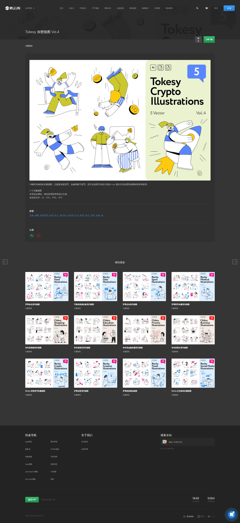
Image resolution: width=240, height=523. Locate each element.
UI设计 (71, 8)
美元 (87, 215)
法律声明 (84, 449)
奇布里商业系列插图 (180, 347)
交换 (31, 215)
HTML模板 (55, 449)
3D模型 (157, 8)
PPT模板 (95, 8)
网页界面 (54, 442)
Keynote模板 (30, 479)
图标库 (27, 449)
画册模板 (28, 457)
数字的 (63, 215)
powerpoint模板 (31, 472)
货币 (93, 215)
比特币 (70, 215)
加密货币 (44, 215)
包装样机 (54, 464)
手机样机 (54, 457)
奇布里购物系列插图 (33, 347)
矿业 (77, 215)
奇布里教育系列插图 (82, 347)
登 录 (216, 8)
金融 (98, 215)
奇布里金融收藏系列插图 (133, 347)
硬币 (82, 215)
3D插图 (54, 472)
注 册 (229, 8)
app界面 (28, 442)
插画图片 (145, 8)
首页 (61, 8)
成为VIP (32, 499)
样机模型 (132, 8)
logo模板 (28, 464)
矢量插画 (28, 46)
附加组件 (169, 8)
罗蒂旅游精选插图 (130, 391)
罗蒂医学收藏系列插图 (181, 304)
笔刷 (52, 479)
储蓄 (37, 215)
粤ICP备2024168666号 (34, 516)
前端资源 (120, 8)
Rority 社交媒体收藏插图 (181, 391)
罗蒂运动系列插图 (130, 304)
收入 (57, 215)
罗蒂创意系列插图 (81, 391)
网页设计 (108, 8)
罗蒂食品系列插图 (32, 304)
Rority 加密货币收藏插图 (35, 391)
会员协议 (84, 442)
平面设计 (83, 8)
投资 (51, 215)
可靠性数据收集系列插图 (84, 304)
